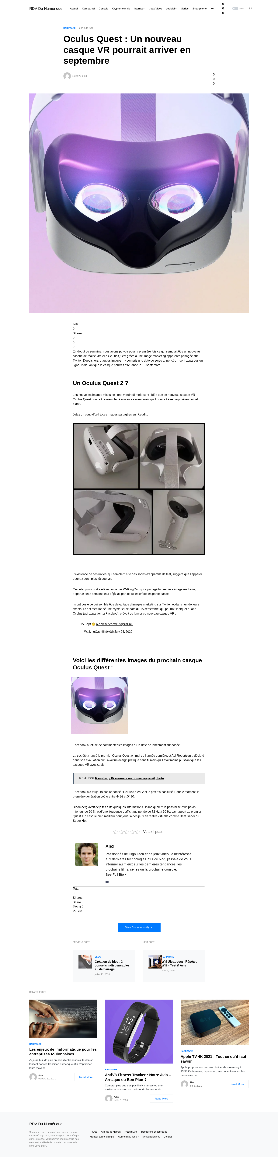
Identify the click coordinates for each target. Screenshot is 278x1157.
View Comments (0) (137, 927)
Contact (168, 1136)
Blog (98, 957)
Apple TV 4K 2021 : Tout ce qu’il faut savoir (213, 1058)
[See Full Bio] (125, 874)
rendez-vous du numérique (47, 1132)
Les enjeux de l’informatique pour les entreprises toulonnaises (63, 1051)
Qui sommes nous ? (128, 1136)
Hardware (69, 28)
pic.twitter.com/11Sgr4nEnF (114, 624)
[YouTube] (107, 881)
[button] (238, 8)
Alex (40, 1075)
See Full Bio (115, 874)
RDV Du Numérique (45, 8)
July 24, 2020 (123, 631)
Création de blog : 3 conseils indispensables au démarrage (112, 965)
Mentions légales (151, 1136)
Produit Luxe (130, 1132)
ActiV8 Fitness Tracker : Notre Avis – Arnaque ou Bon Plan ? (138, 1077)
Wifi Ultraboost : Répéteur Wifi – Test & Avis (180, 963)
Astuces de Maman (111, 1132)
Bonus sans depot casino (154, 1132)
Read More (86, 1076)
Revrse (93, 1132)
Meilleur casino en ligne (102, 1136)
